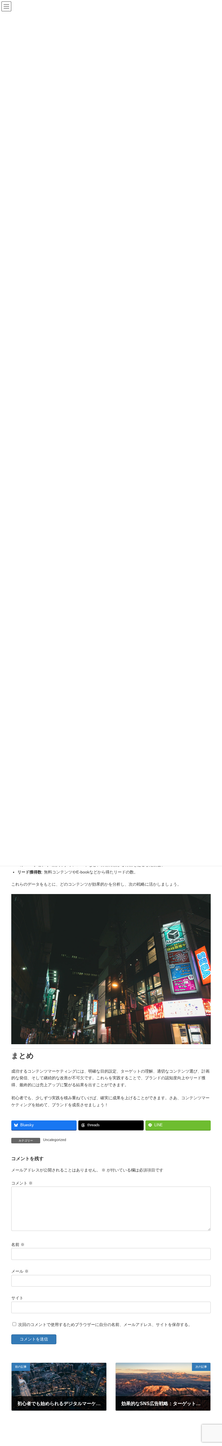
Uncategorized (54, 1140)
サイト (17, 1298)
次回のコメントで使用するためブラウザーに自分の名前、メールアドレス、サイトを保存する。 (105, 1324)
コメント (22, 1183)
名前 (18, 1244)
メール (20, 1271)
